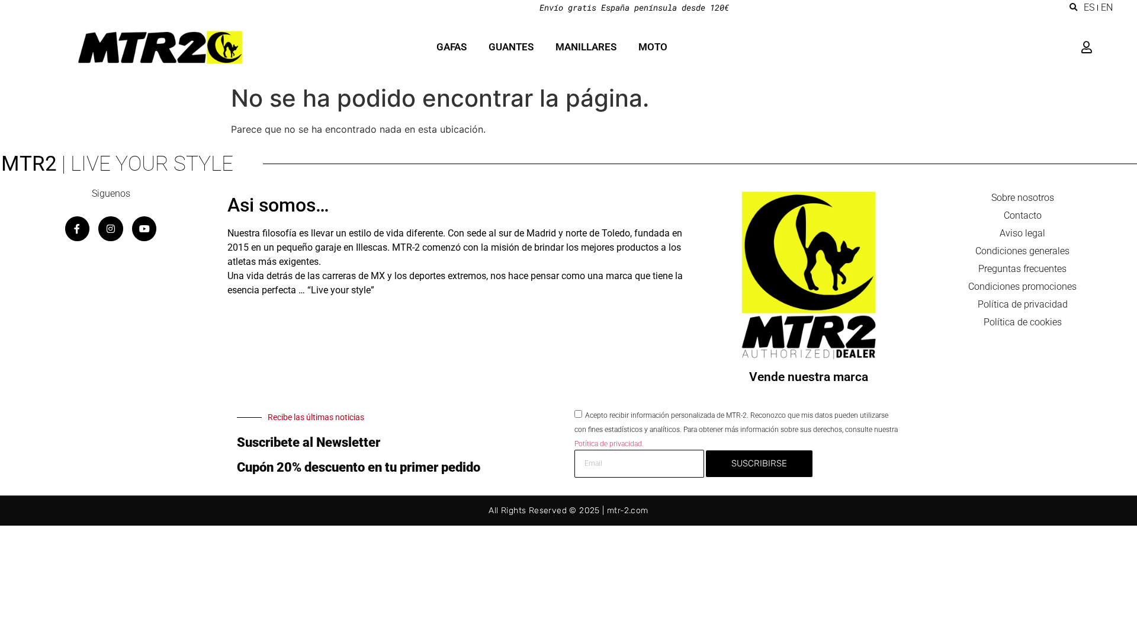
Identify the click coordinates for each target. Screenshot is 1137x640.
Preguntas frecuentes (1022, 268)
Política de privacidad (1023, 304)
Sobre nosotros (1022, 197)
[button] (1074, 8)
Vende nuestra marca (808, 377)
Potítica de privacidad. (609, 443)
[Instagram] (110, 228)
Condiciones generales (1022, 251)
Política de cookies (1023, 322)
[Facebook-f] (77, 228)
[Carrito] (1103, 47)
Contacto (1023, 215)
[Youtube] (144, 228)
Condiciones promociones (1022, 286)
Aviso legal (1022, 233)
